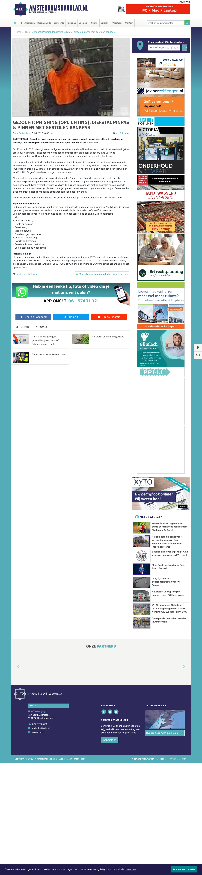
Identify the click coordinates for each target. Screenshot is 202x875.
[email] (198, 355)
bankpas (21, 274)
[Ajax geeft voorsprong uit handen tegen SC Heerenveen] (142, 596)
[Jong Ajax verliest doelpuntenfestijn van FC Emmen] (142, 583)
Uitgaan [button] (104, 23)
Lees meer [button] (131, 869)
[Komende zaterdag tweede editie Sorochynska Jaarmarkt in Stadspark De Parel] (142, 528)
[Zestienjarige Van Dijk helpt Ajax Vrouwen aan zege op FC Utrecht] (142, 556)
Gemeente (58, 23)
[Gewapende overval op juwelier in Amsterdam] (142, 623)
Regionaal (71, 23)
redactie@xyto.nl (41, 728)
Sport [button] (94, 23)
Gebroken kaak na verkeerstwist (49, 354)
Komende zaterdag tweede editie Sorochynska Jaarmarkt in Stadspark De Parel (169, 526)
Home (18, 32)
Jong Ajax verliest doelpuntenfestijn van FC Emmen (166, 581)
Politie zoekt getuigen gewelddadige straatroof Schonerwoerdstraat (45, 340)
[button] (15, 666)
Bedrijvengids (44, 23)
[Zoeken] (187, 22)
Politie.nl (124, 133)
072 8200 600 (40, 724)
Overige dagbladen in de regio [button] (162, 733)
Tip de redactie (111, 316)
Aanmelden (109, 739)
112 (20, 23)
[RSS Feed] (116, 711)
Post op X (73, 316)
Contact (129, 23)
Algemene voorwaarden (143, 759)
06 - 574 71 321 (83, 300)
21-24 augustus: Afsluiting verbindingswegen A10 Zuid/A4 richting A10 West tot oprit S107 (169, 608)
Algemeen (29, 23)
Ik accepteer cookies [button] (184, 869)
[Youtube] (110, 711)
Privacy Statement (177, 759)
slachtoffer (32, 274)
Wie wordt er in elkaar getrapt (108, 336)
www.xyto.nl (38, 732)
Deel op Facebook (36, 316)
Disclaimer (161, 759)
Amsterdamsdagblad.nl (58, 8)
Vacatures (117, 23)
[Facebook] (104, 711)
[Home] (15, 23)
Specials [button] (83, 23)
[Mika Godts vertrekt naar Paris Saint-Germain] (142, 569)
